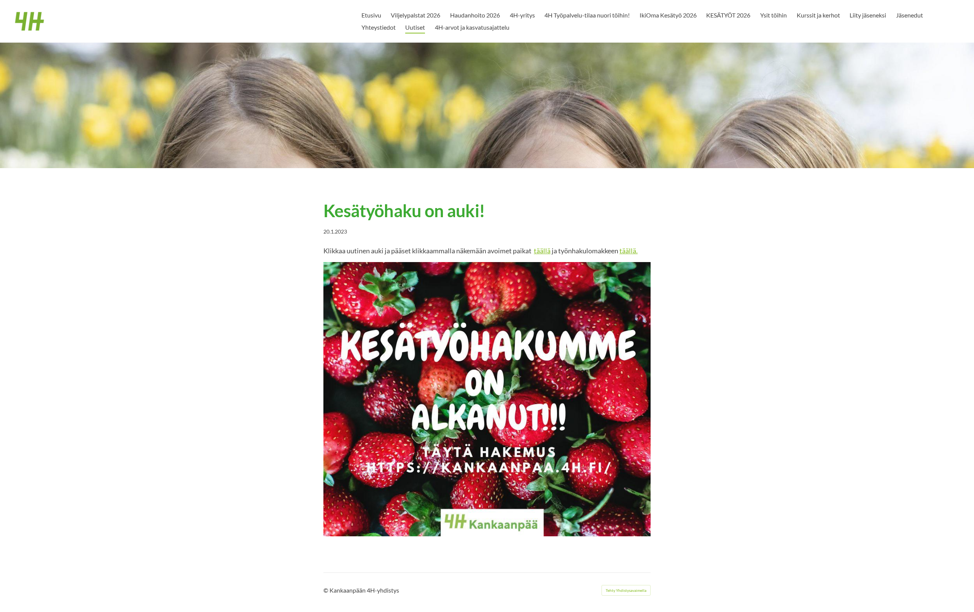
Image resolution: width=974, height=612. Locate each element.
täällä (542, 250)
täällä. (628, 250)
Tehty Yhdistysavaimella (626, 590)
